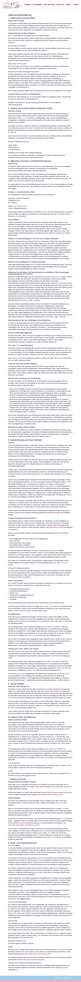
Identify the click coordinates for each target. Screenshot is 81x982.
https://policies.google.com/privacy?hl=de (50, 794)
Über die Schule (49, 4)
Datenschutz (67, 978)
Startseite (27, 4)
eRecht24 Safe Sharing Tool (52, 691)
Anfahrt (68, 4)
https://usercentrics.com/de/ (54, 527)
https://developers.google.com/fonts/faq (59, 792)
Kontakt (75, 4)
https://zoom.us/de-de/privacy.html (40, 954)
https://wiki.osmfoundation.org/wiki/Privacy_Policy (23, 825)
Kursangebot (37, 4)
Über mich (60, 4)
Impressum (58, 978)
